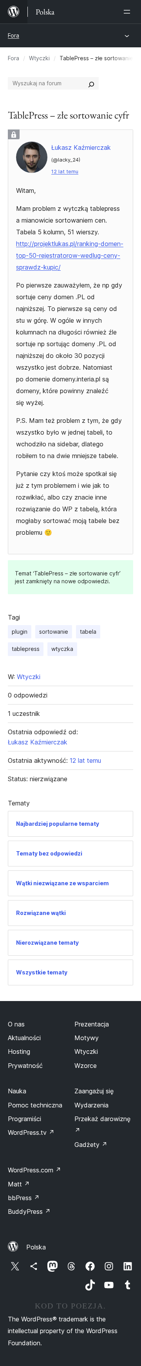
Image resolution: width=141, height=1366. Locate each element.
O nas (16, 1024)
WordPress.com (34, 1170)
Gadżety (90, 1145)
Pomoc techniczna (35, 1105)
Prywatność (25, 1065)
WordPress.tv (31, 1132)
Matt (19, 1184)
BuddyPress (29, 1211)
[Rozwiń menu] (128, 11)
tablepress (26, 648)
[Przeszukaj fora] (91, 83)
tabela (88, 631)
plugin (19, 631)
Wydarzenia (91, 1105)
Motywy (86, 1038)
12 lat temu (64, 171)
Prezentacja (91, 1024)
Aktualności (24, 1038)
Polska (36, 1247)
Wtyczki (39, 58)
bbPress (24, 1198)
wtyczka (62, 648)
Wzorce (85, 1065)
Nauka (17, 1091)
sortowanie (53, 631)
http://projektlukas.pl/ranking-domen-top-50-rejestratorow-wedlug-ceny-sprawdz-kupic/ (69, 255)
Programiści (24, 1119)
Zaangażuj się (94, 1091)
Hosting (19, 1051)
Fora (13, 35)
